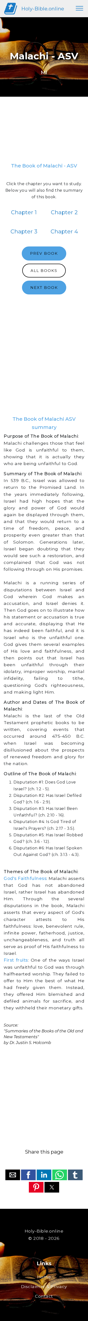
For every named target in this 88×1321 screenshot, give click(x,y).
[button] (12, 1175)
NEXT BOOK (44, 287)
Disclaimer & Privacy (44, 1286)
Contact (44, 1296)
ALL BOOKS (44, 270)
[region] (44, 131)
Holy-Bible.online (42, 9)
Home (44, 1276)
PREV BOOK (44, 253)
